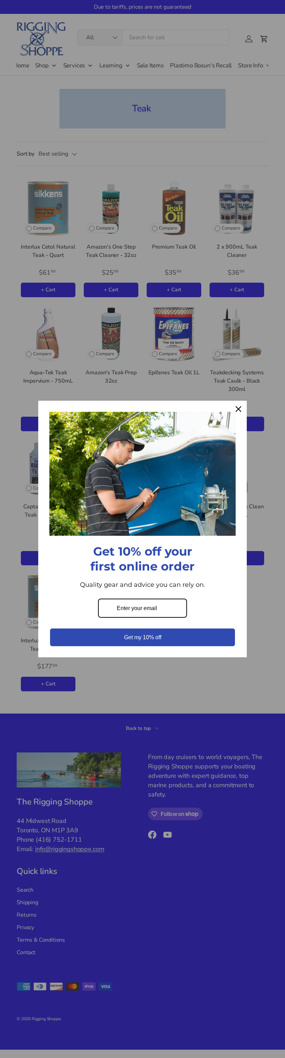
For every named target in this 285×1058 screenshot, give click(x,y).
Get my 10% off (142, 637)
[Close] (238, 409)
